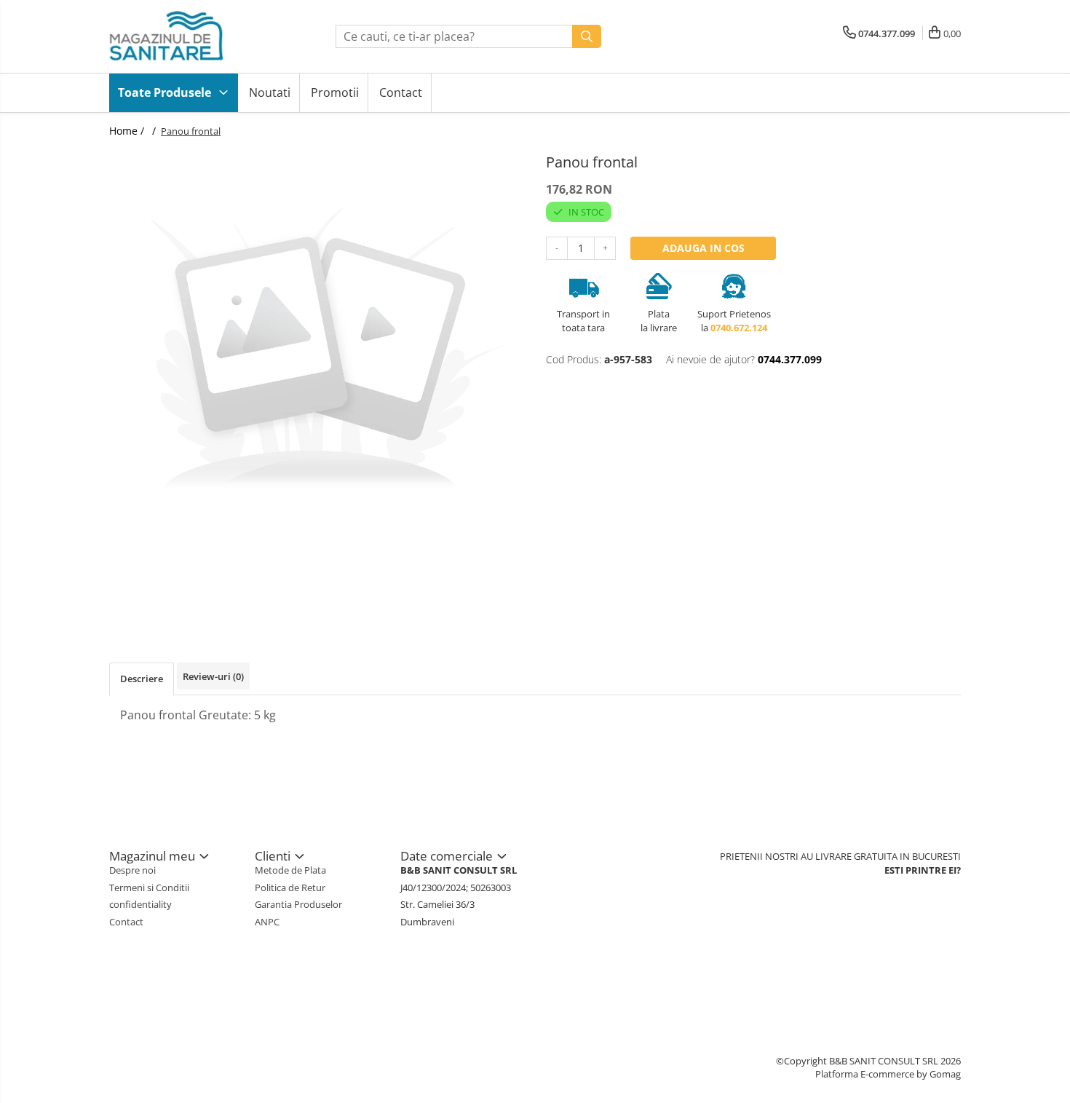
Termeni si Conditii (149, 887)
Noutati (269, 92)
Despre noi (132, 870)
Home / (128, 131)
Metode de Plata (290, 870)
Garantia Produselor (298, 904)
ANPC (267, 921)
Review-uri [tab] (213, 676)
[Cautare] (586, 36)
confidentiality (140, 904)
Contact (400, 92)
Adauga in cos (703, 248)
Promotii (335, 92)
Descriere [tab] (141, 678)
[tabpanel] (316, 353)
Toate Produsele (166, 92)
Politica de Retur (290, 887)
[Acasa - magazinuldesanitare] (182, 36)
